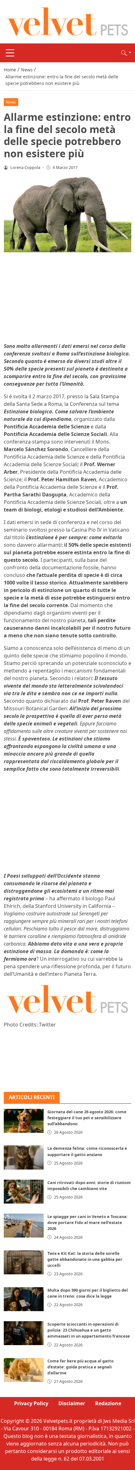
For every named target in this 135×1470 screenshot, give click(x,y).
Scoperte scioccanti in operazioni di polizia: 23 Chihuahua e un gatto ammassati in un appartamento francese (88, 1330)
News (11, 102)
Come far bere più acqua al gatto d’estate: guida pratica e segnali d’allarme (80, 1367)
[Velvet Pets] (67, 21)
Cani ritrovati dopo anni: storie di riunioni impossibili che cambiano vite (89, 1185)
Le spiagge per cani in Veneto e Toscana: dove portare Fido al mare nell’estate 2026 (87, 1222)
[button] (126, 53)
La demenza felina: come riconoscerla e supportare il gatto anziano (87, 1151)
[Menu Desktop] (10, 52)
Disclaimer (71, 1403)
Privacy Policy (31, 1403)
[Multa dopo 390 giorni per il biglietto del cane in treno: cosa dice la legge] (24, 1299)
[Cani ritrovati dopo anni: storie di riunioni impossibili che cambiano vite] (24, 1192)
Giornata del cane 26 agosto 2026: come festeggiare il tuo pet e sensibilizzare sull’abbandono (87, 1117)
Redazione (108, 1403)
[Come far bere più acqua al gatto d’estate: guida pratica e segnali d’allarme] (24, 1370)
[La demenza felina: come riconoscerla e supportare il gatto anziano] (24, 1157)
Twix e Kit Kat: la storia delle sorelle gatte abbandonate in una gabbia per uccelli (84, 1259)
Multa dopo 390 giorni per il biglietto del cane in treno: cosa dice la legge (87, 1293)
